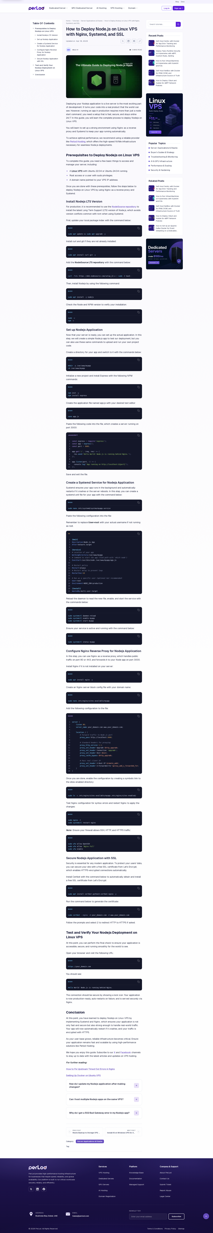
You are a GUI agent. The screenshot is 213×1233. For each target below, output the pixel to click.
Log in (166, 8)
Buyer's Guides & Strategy (162, 152)
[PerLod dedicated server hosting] (164, 254)
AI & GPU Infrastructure (161, 161)
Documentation (135, 1178)
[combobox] (162, 24)
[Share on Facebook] (134, 41)
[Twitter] (31, 1189)
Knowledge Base (136, 1172)
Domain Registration (107, 1196)
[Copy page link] (140, 41)
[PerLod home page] (36, 8)
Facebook (125, 1052)
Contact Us (164, 1178)
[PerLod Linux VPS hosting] (164, 115)
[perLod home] (38, 1167)
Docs (182, 1)
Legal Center (165, 1196)
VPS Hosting (104, 1172)
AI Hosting (101, 8)
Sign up (177, 8)
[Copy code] (139, 228)
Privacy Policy (170, 1229)
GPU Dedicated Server (82, 8)
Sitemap (181, 1229)
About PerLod (165, 1172)
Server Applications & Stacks (92, 21)
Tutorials (75, 21)
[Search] (178, 24)
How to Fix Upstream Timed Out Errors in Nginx (90, 1069)
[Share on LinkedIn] (128, 41)
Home (68, 21)
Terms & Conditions (155, 1229)
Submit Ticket (165, 1184)
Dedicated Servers (106, 1178)
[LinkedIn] (37, 1189)
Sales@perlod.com (80, 1216)
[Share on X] (123, 41)
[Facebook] (43, 1189)
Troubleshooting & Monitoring (164, 157)
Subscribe (176, 1216)
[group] (104, 234)
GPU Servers (104, 1184)
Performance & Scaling (161, 165)
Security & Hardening (160, 170)
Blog (177, 1)
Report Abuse (165, 1190)
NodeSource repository (124, 206)
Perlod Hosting (77, 141)
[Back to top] (206, 1216)
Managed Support (136, 1184)
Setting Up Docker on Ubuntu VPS (83, 1075)
